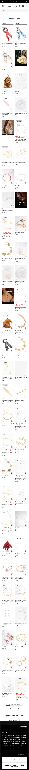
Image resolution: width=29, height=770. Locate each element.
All (2, 15)
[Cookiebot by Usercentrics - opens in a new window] (20, 727)
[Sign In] (23, 6)
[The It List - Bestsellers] (21, 58)
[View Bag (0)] (26, 6)
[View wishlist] (19, 6)
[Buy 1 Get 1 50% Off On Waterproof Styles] (8, 128)
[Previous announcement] (2, 1)
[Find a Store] (16, 6)
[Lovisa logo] (8, 6)
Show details (20, 754)
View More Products (14, 708)
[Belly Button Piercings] (8, 296)
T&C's (11, 1)
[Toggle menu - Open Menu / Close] (3, 6)
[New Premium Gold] (21, 200)
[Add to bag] (11, 40)
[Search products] (26, 10)
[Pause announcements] (27, 1)
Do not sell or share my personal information (14, 765)
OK (14, 759)
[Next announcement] (24, 1)
